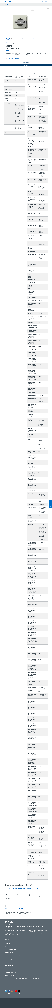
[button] (50, 504)
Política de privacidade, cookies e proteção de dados (17, 1002)
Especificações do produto (14, 58)
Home (7, 4)
